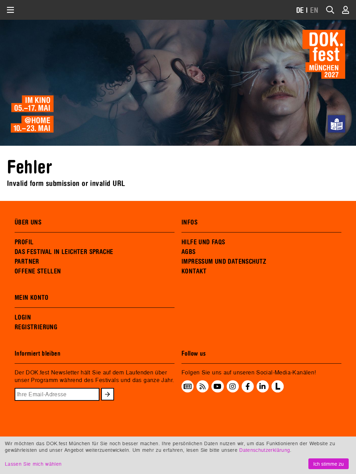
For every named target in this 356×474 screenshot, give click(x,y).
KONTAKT (194, 271)
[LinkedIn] (262, 386)
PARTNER (27, 261)
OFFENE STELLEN (38, 271)
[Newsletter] (188, 386)
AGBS (188, 251)
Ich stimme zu (328, 463)
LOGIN (23, 317)
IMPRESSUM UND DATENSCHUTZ (224, 261)
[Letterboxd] (278, 390)
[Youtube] (217, 386)
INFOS (189, 222)
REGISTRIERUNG (36, 327)
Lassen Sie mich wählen (33, 463)
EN (314, 11)
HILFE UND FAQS (203, 242)
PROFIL (24, 242)
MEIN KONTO (32, 297)
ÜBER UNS (28, 222)
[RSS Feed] (203, 386)
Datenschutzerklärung (264, 450)
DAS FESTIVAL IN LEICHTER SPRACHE (64, 251)
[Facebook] (247, 386)
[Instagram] (232, 386)
